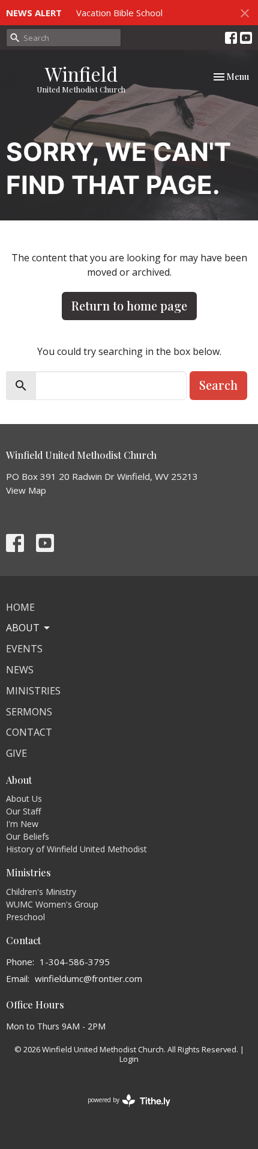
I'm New (22, 823)
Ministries (33, 690)
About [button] (23, 627)
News (20, 669)
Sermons (29, 711)
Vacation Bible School (119, 13)
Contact (29, 732)
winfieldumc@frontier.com (88, 978)
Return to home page (129, 305)
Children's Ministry (41, 891)
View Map (26, 490)
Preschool (25, 917)
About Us (24, 798)
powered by (123, 1110)
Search (218, 385)
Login (129, 1059)
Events (24, 648)
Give (16, 753)
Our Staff (23, 811)
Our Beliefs (27, 836)
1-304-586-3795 (75, 962)
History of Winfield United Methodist (76, 849)
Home (20, 607)
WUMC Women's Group (52, 904)
